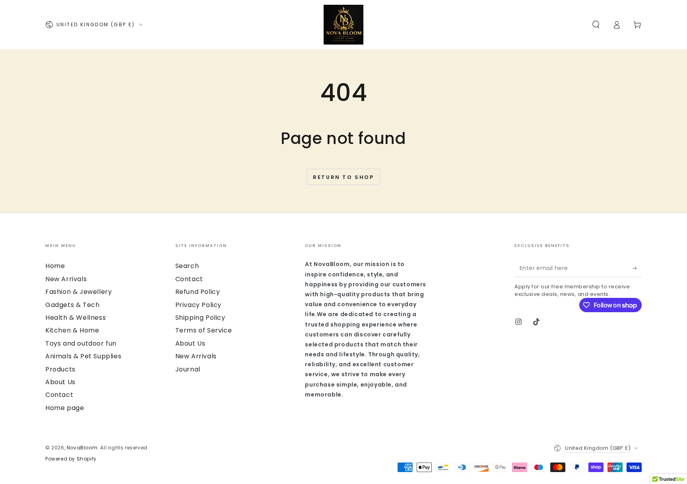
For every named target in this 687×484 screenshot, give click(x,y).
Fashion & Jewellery (78, 291)
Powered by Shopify (71, 459)
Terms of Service (203, 330)
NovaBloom (82, 447)
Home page (64, 407)
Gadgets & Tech (72, 304)
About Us (60, 382)
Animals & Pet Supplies (83, 356)
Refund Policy (197, 291)
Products (60, 369)
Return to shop (343, 177)
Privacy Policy (198, 304)
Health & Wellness (75, 317)
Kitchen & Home (72, 330)
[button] (596, 24)
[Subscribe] (637, 268)
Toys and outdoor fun (80, 343)
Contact (59, 394)
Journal (187, 369)
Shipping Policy (200, 317)
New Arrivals (66, 279)
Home (55, 265)
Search (187, 265)
